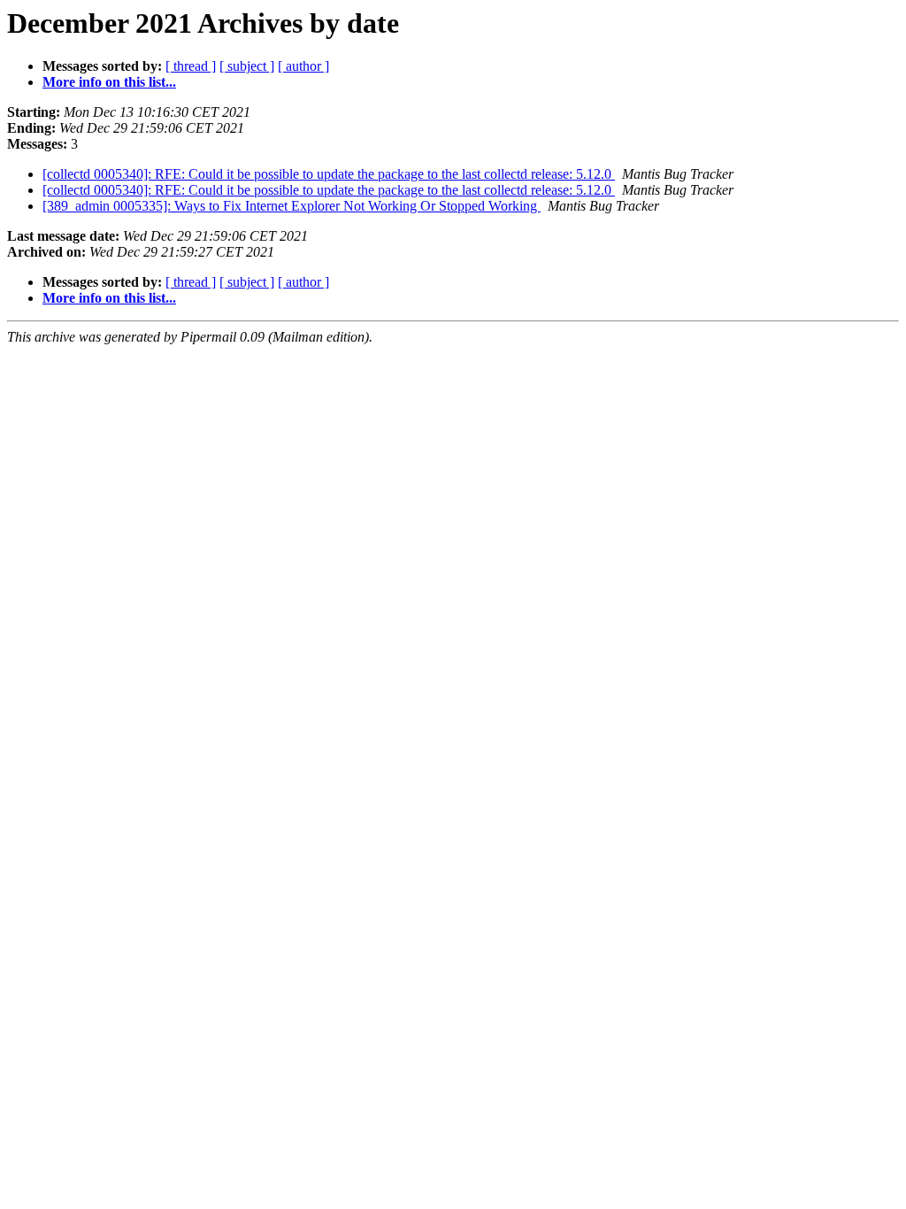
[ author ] (303, 65)
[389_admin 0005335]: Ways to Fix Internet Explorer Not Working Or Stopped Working (291, 205)
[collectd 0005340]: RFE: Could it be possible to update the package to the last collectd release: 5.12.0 (328, 173)
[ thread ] (190, 65)
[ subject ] (246, 65)
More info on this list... (109, 81)
